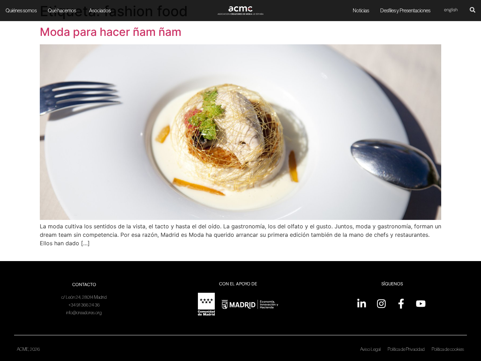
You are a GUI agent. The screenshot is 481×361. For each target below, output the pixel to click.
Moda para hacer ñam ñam (110, 32)
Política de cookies (448, 349)
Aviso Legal (370, 349)
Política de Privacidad (406, 349)
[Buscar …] (472, 11)
